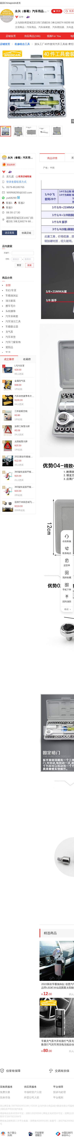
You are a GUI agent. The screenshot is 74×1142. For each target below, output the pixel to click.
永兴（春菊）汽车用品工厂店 (31, 11)
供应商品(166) (32, 36)
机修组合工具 (22, 44)
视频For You (54, 36)
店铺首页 (11, 36)
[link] (5, 44)
